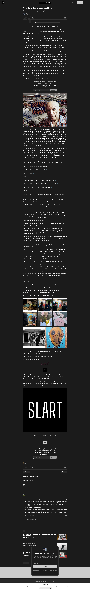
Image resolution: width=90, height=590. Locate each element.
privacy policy (67, 586)
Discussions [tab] (32, 530)
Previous (27, 471)
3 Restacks (32, 463)
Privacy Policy (54, 570)
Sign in (86, 2)
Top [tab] (24, 530)
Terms (46, 581)
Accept (49, 588)
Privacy (42, 581)
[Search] (72, 2)
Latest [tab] (27, 530)
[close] (57, 548)
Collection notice (51, 581)
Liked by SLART (29, 496)
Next (63, 471)
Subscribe (80, 2)
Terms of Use (51, 569)
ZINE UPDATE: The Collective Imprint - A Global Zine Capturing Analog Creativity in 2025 (39, 535)
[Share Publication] (75, 2)
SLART (27, 13)
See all (25, 563)
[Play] (30, 21)
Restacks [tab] (31, 480)
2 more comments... (27, 524)
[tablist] (28, 480)
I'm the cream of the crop (29, 544)
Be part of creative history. (28, 537)
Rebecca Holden (28, 494)
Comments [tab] (25, 480)
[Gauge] (65, 22)
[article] (45, 537)
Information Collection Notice (44, 570)
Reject (46, 588)
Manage (41, 588)
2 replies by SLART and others (32, 519)
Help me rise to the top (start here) (30, 545)
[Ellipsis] (67, 495)
